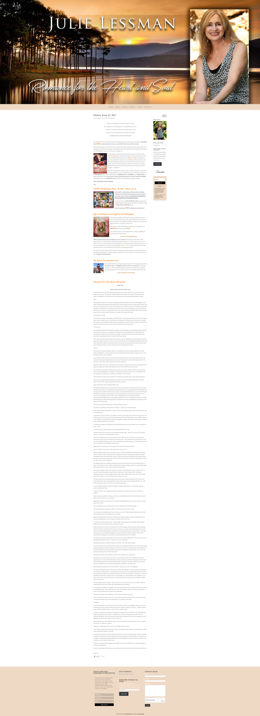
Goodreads (100, 243)
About (117, 107)
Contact (148, 107)
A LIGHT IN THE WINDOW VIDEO (128, 236)
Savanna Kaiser (141, 714)
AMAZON (113, 228)
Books (124, 107)
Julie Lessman (98, 118)
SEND (147, 705)
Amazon (143, 241)
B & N (128, 228)
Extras (132, 107)
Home (110, 107)
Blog (140, 107)
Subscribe (157, 164)
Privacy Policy (128, 714)
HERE (98, 144)
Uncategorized (111, 118)
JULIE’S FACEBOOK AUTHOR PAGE (126, 272)
